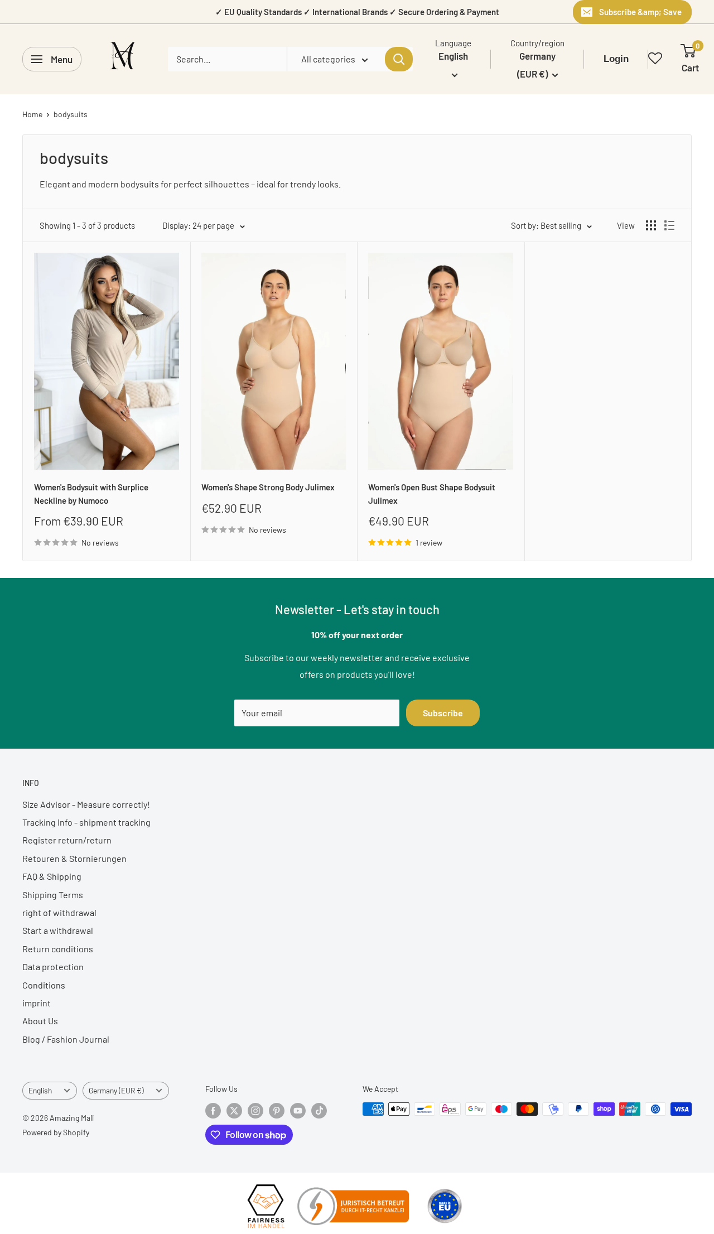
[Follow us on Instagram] (255, 1110)
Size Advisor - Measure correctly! (86, 804)
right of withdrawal (59, 912)
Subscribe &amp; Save (640, 12)
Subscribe (443, 712)
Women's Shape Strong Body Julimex (268, 487)
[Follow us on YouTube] (298, 1110)
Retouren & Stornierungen (74, 858)
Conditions (43, 985)
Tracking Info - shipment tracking (86, 822)
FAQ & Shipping (51, 876)
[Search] (399, 59)
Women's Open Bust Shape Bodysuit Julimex (431, 493)
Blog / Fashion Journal (65, 1039)
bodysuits (71, 114)
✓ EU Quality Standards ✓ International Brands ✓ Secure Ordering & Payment (357, 12)
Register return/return (67, 840)
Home (32, 114)
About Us (40, 1020)
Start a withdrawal (57, 930)
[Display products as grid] (651, 225)
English (40, 1090)
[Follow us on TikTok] (319, 1110)
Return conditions (57, 948)
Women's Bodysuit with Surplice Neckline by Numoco (91, 493)
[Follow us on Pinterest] (276, 1110)
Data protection (53, 966)
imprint (36, 1002)
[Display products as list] (669, 225)
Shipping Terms (52, 894)
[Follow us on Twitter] (234, 1110)
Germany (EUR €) (116, 1090)
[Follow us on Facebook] (213, 1110)
